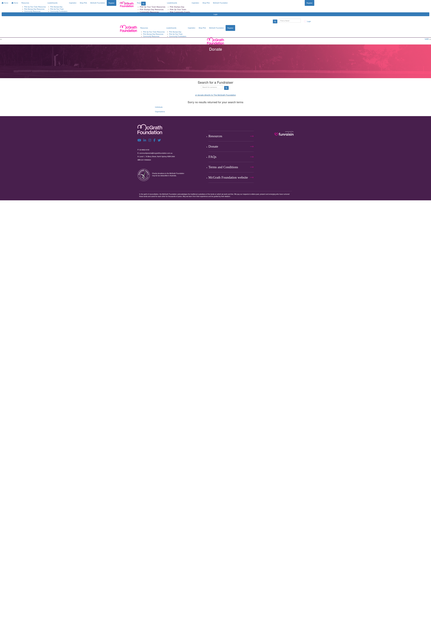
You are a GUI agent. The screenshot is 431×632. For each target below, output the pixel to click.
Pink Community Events (180, 12)
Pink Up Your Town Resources (152, 7)
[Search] (275, 21)
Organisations (160, 111)
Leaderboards (172, 3)
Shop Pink (206, 3)
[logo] (126, 4)
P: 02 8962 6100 (143, 150)
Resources (141, 3)
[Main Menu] (1, 39)
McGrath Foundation (220, 3)
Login (216, 14)
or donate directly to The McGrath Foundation (215, 94)
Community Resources (149, 12)
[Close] (430, 39)
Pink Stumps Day (177, 7)
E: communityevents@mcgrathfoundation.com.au (155, 153)
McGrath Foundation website (228, 177)
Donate (213, 146)
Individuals (159, 107)
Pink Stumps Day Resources (152, 9)
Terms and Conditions (223, 167)
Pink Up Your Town (178, 9)
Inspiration (195, 3)
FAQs (212, 157)
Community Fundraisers (177, 36)
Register (309, 3)
